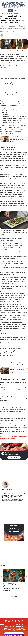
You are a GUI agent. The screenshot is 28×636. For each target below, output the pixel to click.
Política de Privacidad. (15, 7)
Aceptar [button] (10, 10)
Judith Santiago (7, 34)
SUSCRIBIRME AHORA (14, 457)
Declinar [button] (17, 10)
